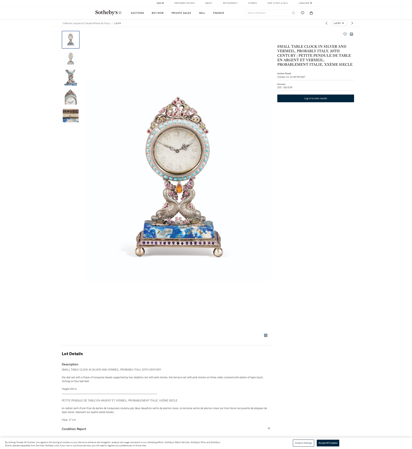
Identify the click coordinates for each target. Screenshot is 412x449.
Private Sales (181, 13)
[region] (206, 443)
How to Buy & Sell (278, 3)
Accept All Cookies (327, 443)
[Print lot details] (351, 34)
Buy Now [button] (158, 13)
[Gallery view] (265, 335)
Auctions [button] (137, 13)
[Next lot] (352, 23)
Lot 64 (117, 23)
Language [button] (304, 3)
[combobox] (271, 13)
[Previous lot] (326, 23)
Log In (160, 3)
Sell (202, 13)
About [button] (208, 3)
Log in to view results (315, 98)
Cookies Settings (303, 443)
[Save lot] (345, 34)
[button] (178, 180)
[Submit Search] (293, 13)
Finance (218, 13)
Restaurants (230, 3)
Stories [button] (252, 3)
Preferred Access (184, 3)
